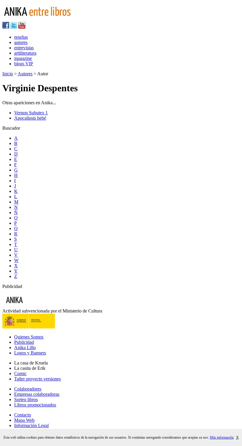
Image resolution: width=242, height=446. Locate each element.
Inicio (7, 73)
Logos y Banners (30, 352)
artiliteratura (25, 53)
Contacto (22, 414)
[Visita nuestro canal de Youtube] (21, 27)
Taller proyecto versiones (37, 378)
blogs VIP (23, 63)
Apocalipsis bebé (30, 118)
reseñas (21, 37)
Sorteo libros (26, 399)
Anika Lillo (25, 347)
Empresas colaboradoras (36, 394)
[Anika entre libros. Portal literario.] (41, 19)
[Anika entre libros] (32, 305)
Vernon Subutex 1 (31, 112)
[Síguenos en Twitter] (13, 27)
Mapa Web (24, 420)
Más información (222, 437)
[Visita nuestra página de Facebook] (5, 27)
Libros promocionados (35, 404)
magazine (23, 58)
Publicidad (24, 342)
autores (20, 42)
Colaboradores (27, 388)
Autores (25, 73)
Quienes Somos (28, 336)
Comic (20, 373)
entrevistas (24, 47)
